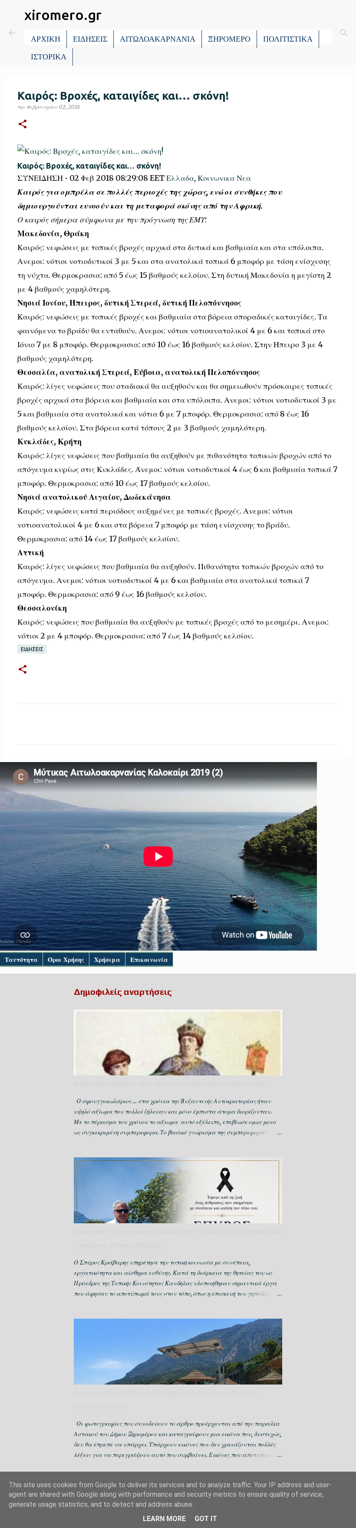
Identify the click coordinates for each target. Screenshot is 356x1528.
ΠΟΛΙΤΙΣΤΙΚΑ (288, 39)
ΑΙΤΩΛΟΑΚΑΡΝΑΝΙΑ (157, 39)
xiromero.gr (63, 15)
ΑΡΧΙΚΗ (45, 39)
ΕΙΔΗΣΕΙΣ (90, 39)
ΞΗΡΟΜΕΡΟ (229, 39)
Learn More (164, 1519)
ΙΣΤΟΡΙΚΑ (48, 56)
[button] (22, 124)
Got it (205, 1519)
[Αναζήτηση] (344, 33)
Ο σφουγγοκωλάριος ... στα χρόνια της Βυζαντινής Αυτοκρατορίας (169, 1083)
